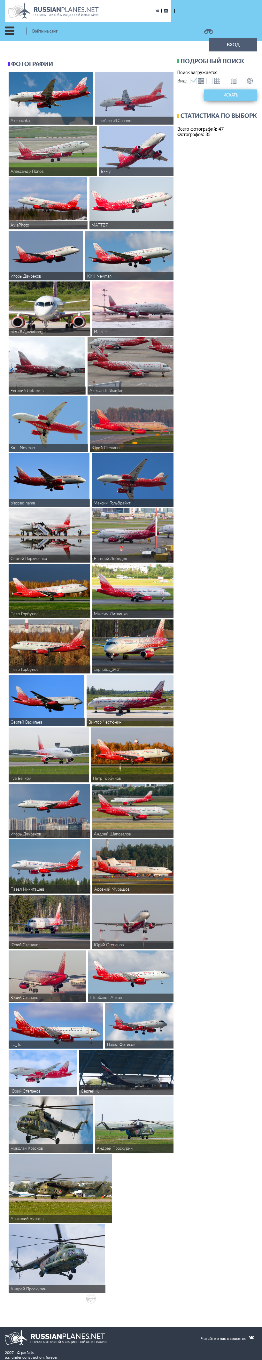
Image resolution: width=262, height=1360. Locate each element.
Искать (230, 95)
